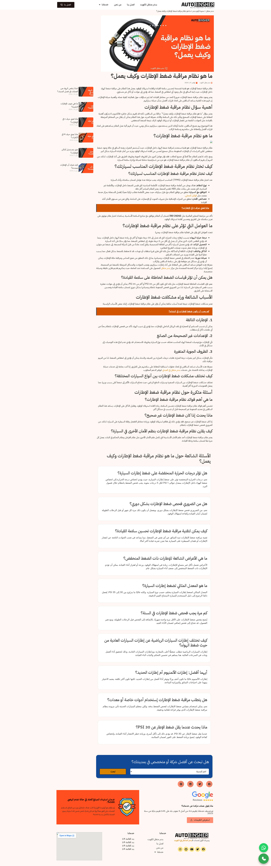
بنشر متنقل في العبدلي (171, 370)
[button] (65, 5)
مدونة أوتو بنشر (198, 11)
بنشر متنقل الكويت (148, 4)
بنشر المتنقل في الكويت (183, 840)
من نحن (117, 4)
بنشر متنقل (210, 11)
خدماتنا (105, 4)
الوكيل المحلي (191, 195)
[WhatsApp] (263, 847)
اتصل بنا (131, 4)
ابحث (113, 771)
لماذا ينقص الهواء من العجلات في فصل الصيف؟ (67, 90)
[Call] (263, 858)
